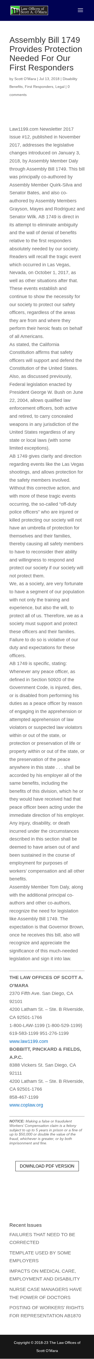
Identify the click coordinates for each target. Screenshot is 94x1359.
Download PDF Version (47, 1166)
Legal (59, 86)
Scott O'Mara (25, 79)
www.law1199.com (28, 1041)
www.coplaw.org (26, 1105)
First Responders (39, 86)
